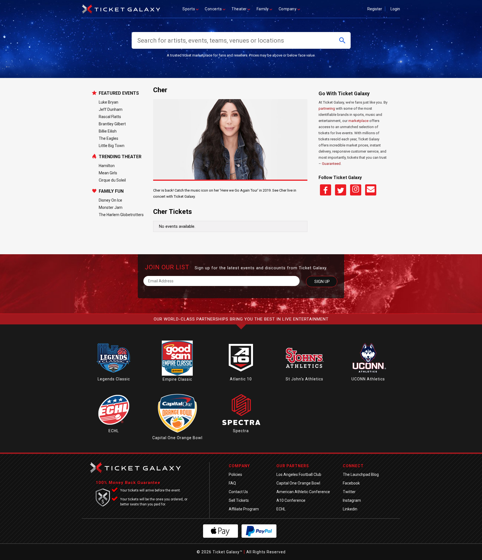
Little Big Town (111, 145)
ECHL (114, 431)
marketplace (358, 121)
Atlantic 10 (241, 379)
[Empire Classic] (177, 374)
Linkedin (350, 509)
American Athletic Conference (303, 492)
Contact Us (238, 492)
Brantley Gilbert (112, 124)
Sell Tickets (239, 500)
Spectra (241, 431)
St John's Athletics (304, 379)
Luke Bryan (108, 102)
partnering (327, 108)
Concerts (213, 9)
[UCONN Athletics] (368, 373)
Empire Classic (177, 379)
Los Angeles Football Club (298, 474)
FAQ (232, 483)
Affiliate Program (244, 509)
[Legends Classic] (114, 373)
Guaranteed (331, 164)
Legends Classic (114, 379)
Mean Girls (108, 173)
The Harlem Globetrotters (121, 214)
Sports (188, 9)
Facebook (351, 483)
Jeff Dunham (110, 109)
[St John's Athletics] (305, 373)
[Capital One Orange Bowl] (177, 432)
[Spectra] (241, 425)
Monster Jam (110, 207)
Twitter (349, 492)
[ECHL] (114, 425)
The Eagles (108, 138)
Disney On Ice (110, 200)
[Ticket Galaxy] (121, 7)
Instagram (352, 500)
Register (374, 9)
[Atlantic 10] (241, 373)
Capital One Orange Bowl (177, 438)
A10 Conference (290, 500)
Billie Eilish (108, 131)
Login (395, 9)
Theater (239, 9)
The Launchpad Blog (361, 474)
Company (288, 9)
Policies (235, 474)
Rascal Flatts (110, 116)
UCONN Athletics (368, 379)
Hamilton (107, 165)
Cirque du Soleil (112, 180)
